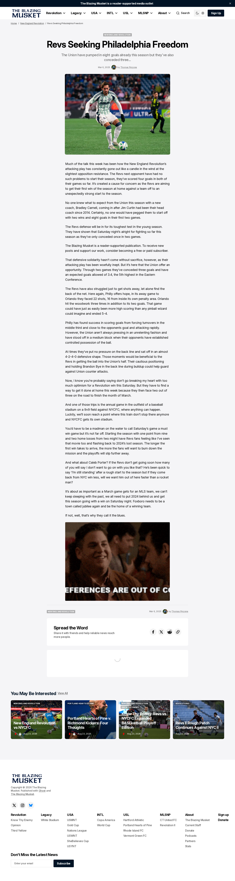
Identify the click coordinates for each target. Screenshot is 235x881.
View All (63, 693)
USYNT (71, 846)
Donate (189, 830)
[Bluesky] (30, 805)
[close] (230, 3)
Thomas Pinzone (128, 67)
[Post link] (36, 719)
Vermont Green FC (135, 835)
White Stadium (50, 820)
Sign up (223, 815)
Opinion (16, 825)
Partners (190, 841)
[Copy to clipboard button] (177, 632)
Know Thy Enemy (22, 820)
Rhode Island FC (133, 830)
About (162, 13)
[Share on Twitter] (161, 632)
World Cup (103, 825)
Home (14, 23)
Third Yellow (18, 830)
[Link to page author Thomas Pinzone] (113, 67)
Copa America (106, 820)
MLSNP (143, 13)
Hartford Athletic (133, 820)
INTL (110, 13)
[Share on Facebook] (153, 632)
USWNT (72, 835)
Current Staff (193, 825)
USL (126, 13)
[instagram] (22, 805)
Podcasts (190, 835)
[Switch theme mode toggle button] (200, 13)
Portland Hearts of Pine (137, 825)
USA (94, 13)
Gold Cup (73, 825)
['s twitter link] (14, 805)
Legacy (76, 13)
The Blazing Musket (22, 794)
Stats (188, 846)
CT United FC (168, 820)
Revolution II (167, 825)
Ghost (42, 790)
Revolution (53, 13)
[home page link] (26, 13)
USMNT (72, 820)
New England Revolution (32, 23)
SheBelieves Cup (78, 841)
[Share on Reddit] (169, 632)
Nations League (77, 830)
